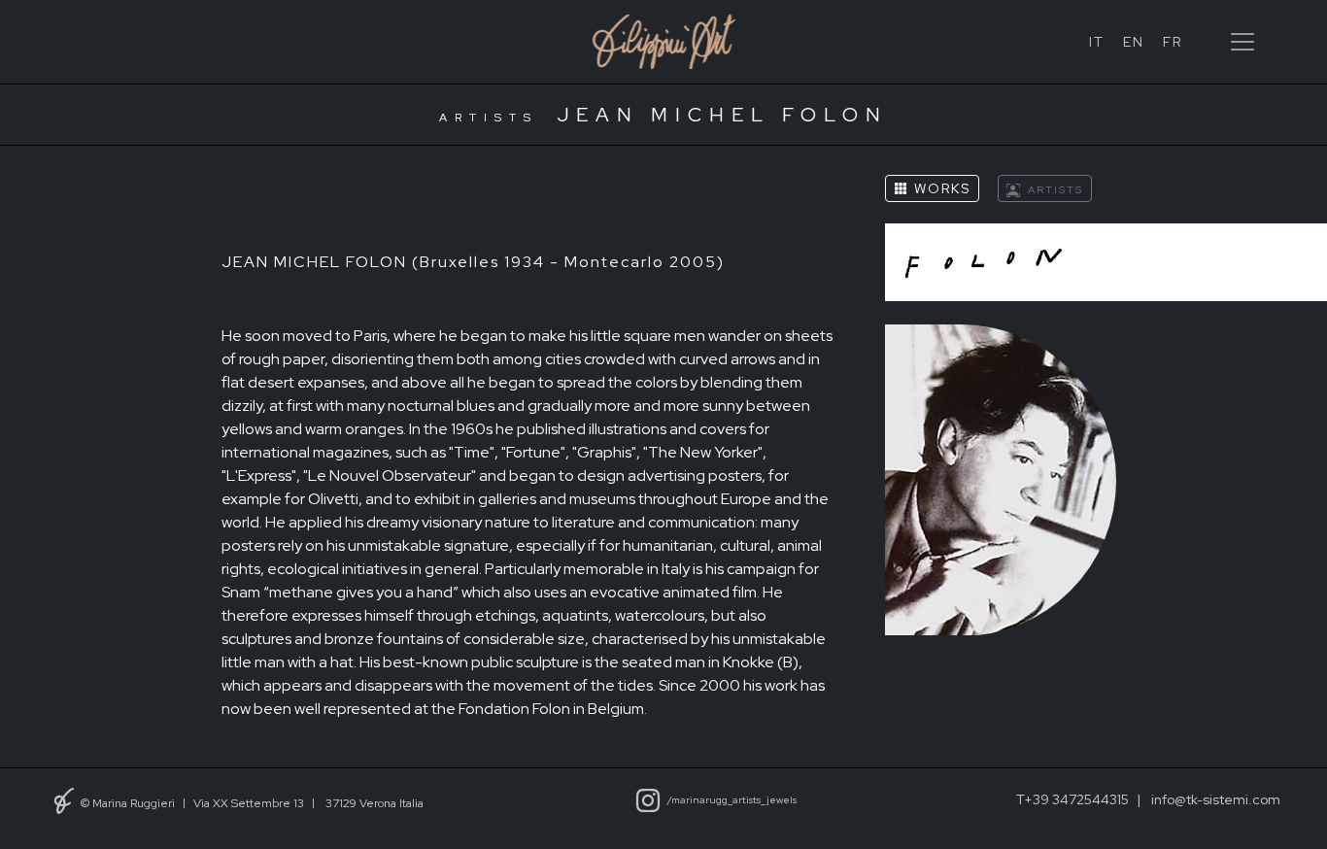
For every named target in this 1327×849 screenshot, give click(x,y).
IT (1097, 42)
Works (939, 189)
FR (1172, 42)
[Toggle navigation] (1242, 41)
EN (1133, 42)
